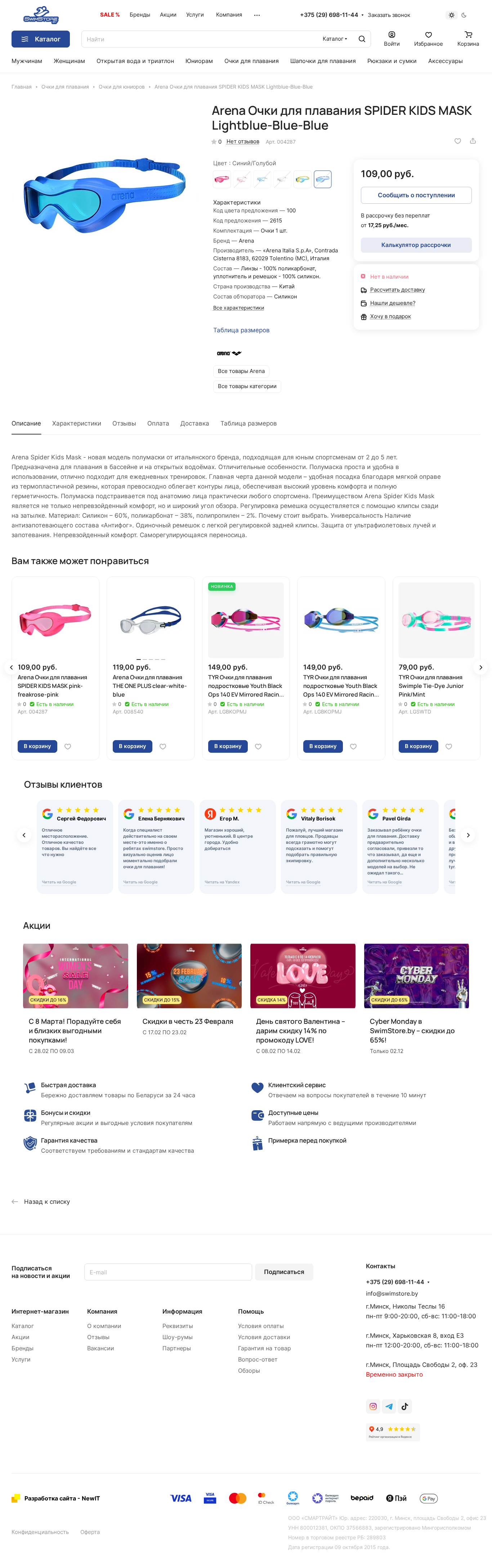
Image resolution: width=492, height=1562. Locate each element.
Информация (182, 1311)
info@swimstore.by (392, 1293)
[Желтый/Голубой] (302, 179)
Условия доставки (264, 1337)
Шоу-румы (177, 1337)
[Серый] (282, 179)
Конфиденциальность (40, 1532)
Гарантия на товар (264, 1348)
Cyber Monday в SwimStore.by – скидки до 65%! (412, 1031)
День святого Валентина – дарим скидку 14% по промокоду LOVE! (300, 1031)
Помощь (251, 1311)
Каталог (23, 1326)
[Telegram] (389, 1406)
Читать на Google (59, 881)
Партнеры (176, 1348)
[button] (11, 667)
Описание (26, 423)
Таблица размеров (241, 330)
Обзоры (249, 1370)
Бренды (22, 1348)
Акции (21, 1337)
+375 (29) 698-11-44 (329, 15)
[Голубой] (262, 179)
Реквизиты (177, 1326)
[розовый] (222, 179)
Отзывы (124, 423)
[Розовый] (242, 179)
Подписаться (284, 1271)
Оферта (90, 1532)
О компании (104, 1326)
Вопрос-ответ (258, 1359)
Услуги (21, 1359)
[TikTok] (405, 1406)
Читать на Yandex (222, 881)
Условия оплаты (261, 1326)
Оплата (158, 423)
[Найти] (362, 39)
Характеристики (76, 423)
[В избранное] (457, 140)
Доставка (194, 423)
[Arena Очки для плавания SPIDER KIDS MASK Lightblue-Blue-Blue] (104, 195)
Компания (102, 1311)
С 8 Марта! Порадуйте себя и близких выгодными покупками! (75, 1031)
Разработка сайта (50, 1498)
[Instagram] (373, 1406)
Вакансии (100, 1348)
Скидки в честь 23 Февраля (188, 1021)
